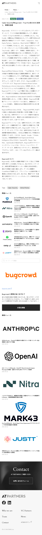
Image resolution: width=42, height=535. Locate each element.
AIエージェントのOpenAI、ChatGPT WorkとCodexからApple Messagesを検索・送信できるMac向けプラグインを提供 (26, 215)
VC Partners (26, 510)
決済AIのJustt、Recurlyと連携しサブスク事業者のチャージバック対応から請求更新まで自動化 (27, 251)
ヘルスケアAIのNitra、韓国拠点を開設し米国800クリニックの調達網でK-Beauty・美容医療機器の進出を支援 (27, 207)
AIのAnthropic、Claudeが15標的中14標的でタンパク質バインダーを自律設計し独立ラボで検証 (27, 223)
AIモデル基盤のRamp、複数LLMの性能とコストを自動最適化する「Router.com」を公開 (26, 244)
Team (4, 516)
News (15, 10)
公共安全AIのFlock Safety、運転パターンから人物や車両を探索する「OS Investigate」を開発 (27, 237)
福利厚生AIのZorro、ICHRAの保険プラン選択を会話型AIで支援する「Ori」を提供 (26, 230)
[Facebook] (4, 503)
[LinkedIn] (9, 503)
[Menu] (39, 3)
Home (6, 10)
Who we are (7, 510)
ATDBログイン (25, 522)
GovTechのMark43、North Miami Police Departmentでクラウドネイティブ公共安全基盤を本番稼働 (27, 199)
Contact (5, 522)
